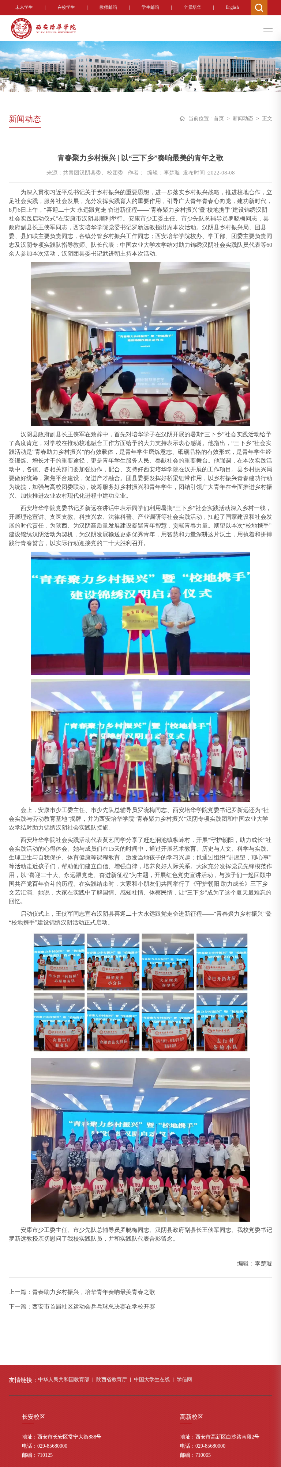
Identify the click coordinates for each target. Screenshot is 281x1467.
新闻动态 (243, 118)
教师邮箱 (108, 7)
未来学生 (24, 7)
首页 (219, 118)
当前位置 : (200, 118)
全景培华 (192, 7)
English (232, 7)
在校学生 (66, 7)
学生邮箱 (150, 7)
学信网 (184, 1379)
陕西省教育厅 (111, 1379)
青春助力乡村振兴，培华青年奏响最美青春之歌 (93, 1292)
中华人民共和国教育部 (63, 1379)
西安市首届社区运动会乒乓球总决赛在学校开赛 (93, 1306)
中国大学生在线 (152, 1379)
